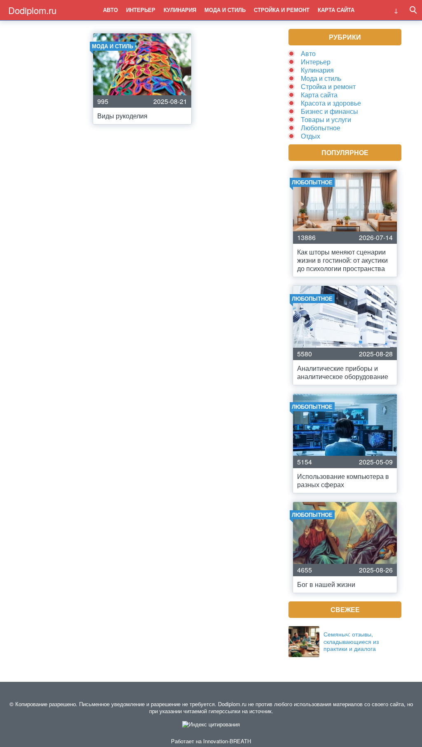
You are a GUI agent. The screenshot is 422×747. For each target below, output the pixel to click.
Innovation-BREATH (227, 741)
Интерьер (140, 10)
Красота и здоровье (331, 103)
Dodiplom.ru (32, 10)
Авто (110, 10)
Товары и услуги (326, 119)
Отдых (310, 136)
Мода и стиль (225, 10)
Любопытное (320, 127)
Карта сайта (336, 10)
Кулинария (180, 10)
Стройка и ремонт (281, 10)
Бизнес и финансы (329, 111)
